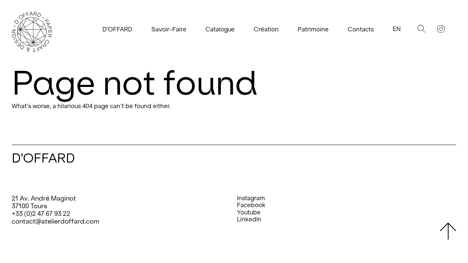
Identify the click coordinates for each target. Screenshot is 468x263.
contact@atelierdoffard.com (55, 221)
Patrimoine (313, 29)
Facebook (251, 205)
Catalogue (220, 29)
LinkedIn (249, 219)
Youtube (249, 212)
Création (266, 29)
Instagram (251, 198)
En (397, 29)
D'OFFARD (117, 29)
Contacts (361, 29)
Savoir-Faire (168, 29)
